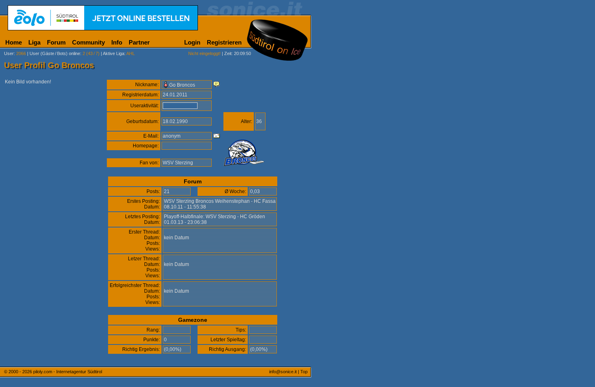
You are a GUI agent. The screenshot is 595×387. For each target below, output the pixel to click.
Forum (56, 42)
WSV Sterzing (178, 163)
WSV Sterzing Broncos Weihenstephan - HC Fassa (220, 201)
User (9, 53)
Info (116, 42)
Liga (34, 42)
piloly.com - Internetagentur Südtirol (67, 371)
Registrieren (224, 42)
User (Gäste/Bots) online (55, 53)
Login (192, 42)
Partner (139, 42)
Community (88, 42)
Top (304, 371)
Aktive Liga (113, 53)
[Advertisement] (350, 201)
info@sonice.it (283, 371)
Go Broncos (182, 85)
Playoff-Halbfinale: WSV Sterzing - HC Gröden (214, 216)
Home (13, 42)
